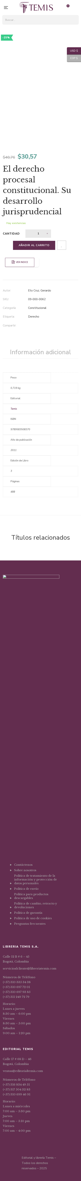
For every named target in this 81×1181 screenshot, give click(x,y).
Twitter (20, 933)
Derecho (33, 316)
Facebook (15, 933)
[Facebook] (29, 325)
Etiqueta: (9, 316)
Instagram (25, 933)
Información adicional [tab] (40, 352)
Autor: (7, 290)
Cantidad (11, 234)
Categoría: (9, 308)
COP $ (72, 58)
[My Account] (76, 7)
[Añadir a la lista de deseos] (61, 245)
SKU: (6, 299)
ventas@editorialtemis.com (23, 1071)
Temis (14, 409)
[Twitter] (37, 325)
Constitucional (37, 308)
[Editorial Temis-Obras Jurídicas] (36, 7)
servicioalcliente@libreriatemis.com (29, 968)
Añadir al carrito (34, 245)
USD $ (72, 51)
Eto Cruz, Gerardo (39, 290)
